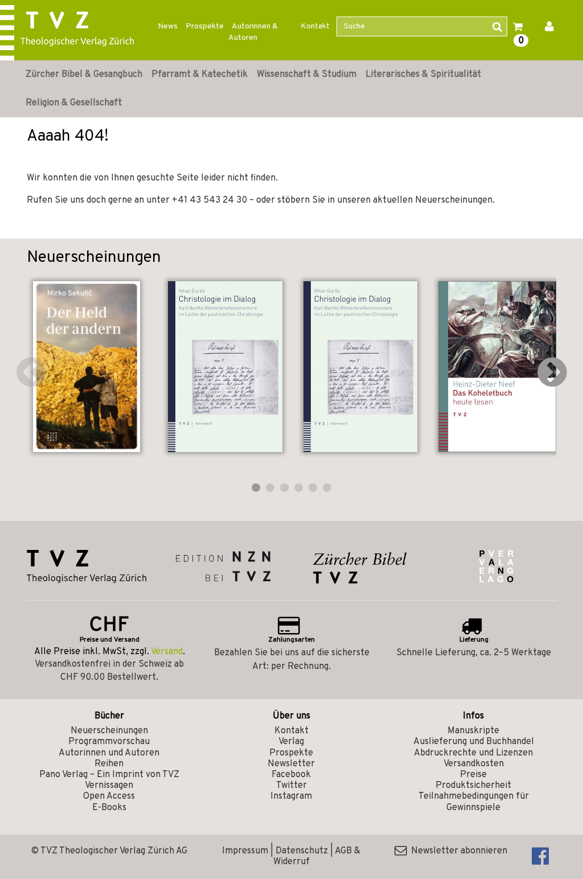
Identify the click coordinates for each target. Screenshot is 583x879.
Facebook (291, 775)
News (168, 26)
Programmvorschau (109, 741)
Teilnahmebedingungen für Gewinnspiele (473, 802)
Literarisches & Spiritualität (423, 74)
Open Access (109, 796)
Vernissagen (109, 785)
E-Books (109, 808)
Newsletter (291, 764)
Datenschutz (302, 851)
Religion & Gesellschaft (74, 103)
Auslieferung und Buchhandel (473, 741)
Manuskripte (473, 731)
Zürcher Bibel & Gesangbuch (84, 74)
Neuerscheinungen (109, 731)
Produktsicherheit (473, 785)
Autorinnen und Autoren (109, 753)
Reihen (109, 764)
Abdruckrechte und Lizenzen (473, 753)
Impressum (245, 851)
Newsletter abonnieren (457, 851)
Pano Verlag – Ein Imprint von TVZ (109, 775)
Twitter (291, 785)
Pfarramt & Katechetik (199, 74)
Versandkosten (474, 764)
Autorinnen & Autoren (253, 32)
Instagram (291, 796)
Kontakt (315, 26)
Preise (473, 775)
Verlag (291, 741)
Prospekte (205, 26)
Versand (167, 652)
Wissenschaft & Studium (306, 74)
